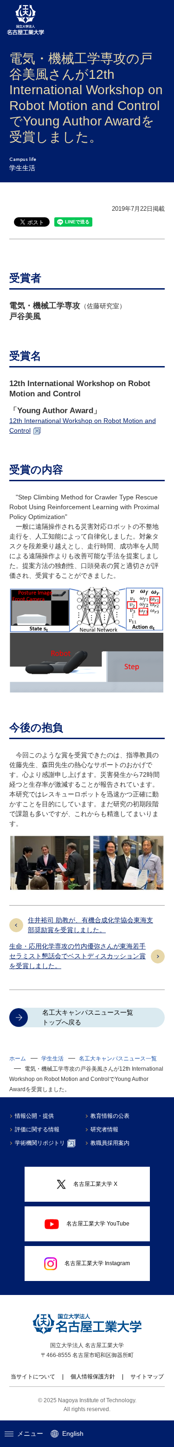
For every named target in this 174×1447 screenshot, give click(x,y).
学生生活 (52, 1058)
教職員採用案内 (109, 1143)
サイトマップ (147, 1376)
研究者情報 (104, 1129)
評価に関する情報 (37, 1129)
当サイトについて (33, 1376)
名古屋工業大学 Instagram (97, 1263)
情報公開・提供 (34, 1116)
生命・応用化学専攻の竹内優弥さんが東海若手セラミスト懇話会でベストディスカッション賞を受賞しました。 (77, 955)
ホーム (17, 1058)
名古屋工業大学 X (95, 1184)
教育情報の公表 (109, 1116)
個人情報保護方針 (93, 1376)
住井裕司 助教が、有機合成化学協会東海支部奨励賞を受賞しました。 (90, 925)
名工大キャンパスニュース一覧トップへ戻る (87, 1017)
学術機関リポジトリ (40, 1143)
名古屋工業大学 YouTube (97, 1223)
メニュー (30, 1433)
